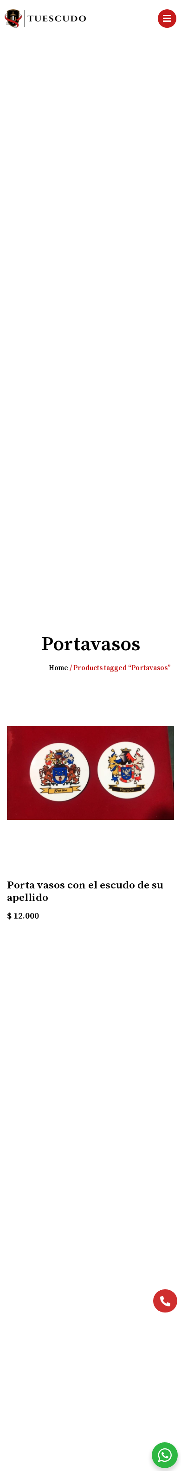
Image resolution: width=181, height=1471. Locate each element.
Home (58, 668)
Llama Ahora (126, 1302)
